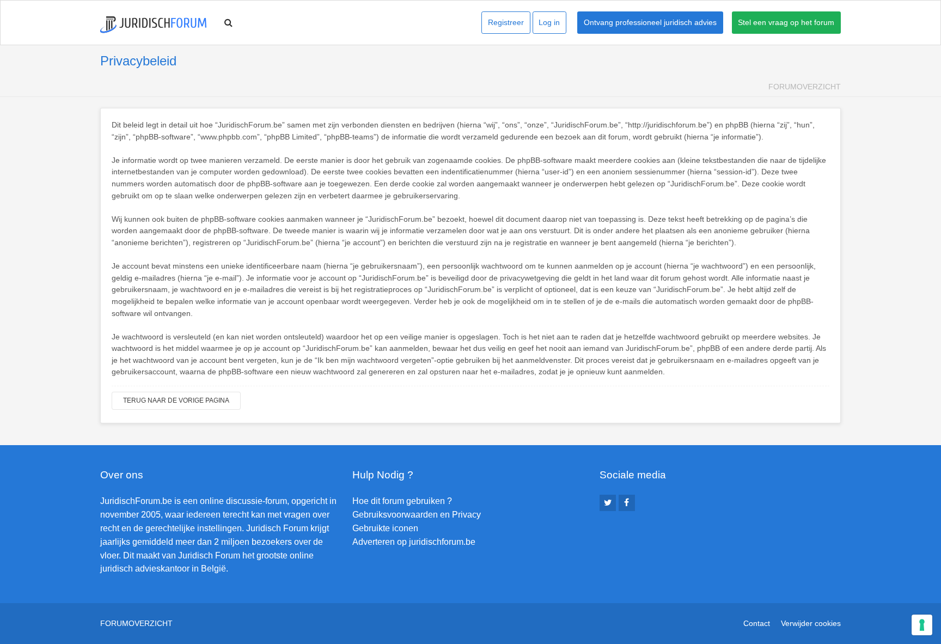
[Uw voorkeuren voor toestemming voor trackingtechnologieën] (922, 625)
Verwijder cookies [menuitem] (811, 623)
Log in (549, 22)
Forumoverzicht (804, 86)
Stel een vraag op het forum (786, 22)
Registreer (506, 22)
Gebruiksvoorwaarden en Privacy (416, 514)
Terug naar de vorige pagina (176, 400)
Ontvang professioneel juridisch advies (650, 22)
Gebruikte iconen (385, 528)
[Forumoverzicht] (153, 24)
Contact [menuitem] (756, 623)
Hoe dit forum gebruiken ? (402, 501)
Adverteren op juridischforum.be (413, 541)
